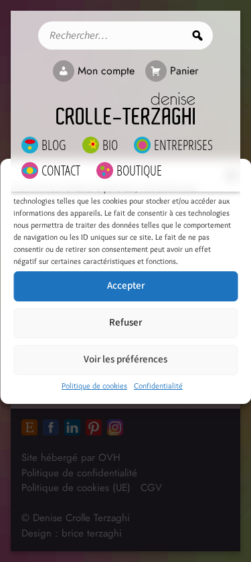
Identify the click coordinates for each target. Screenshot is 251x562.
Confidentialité (158, 385)
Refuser (125, 322)
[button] (231, 175)
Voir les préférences (125, 359)
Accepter (126, 286)
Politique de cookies (94, 385)
